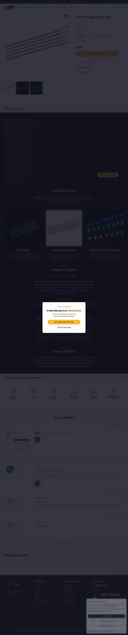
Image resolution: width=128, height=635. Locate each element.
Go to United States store (64, 322)
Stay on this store (64, 327)
